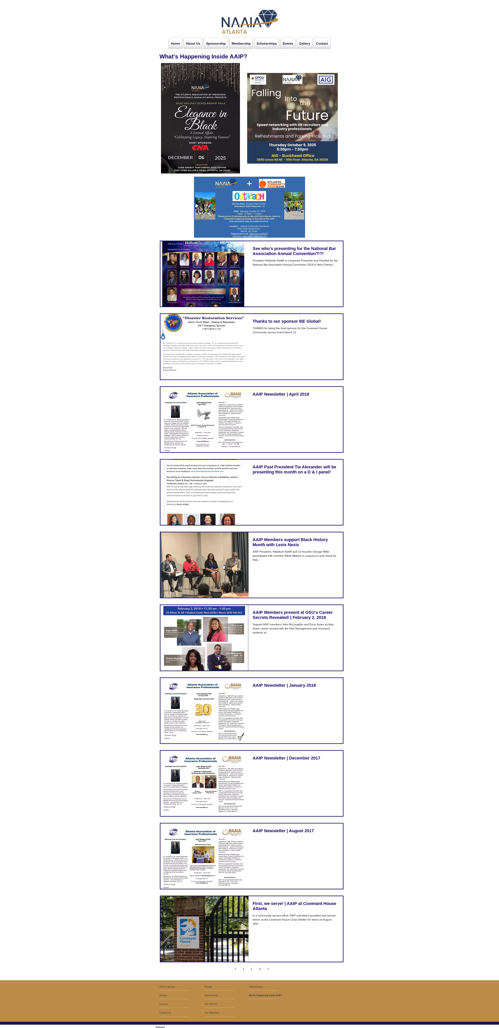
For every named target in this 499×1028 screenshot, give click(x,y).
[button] (168, 1004)
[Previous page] (235, 968)
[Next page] (268, 968)
